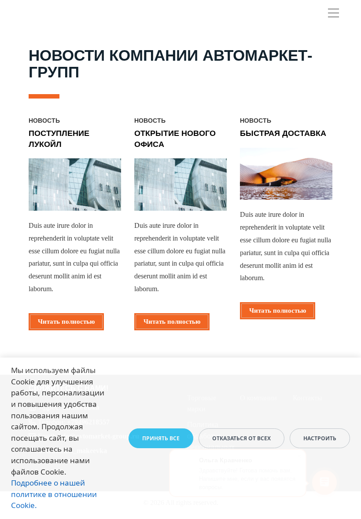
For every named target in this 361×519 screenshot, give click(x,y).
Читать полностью (66, 321)
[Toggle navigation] (333, 14)
